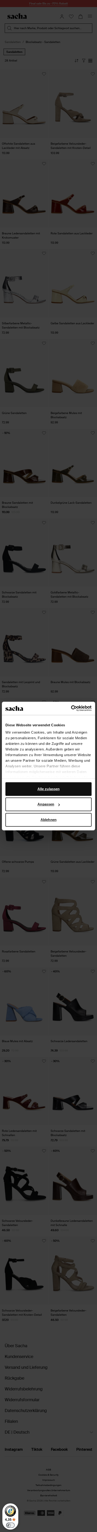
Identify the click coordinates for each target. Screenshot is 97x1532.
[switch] (10, 1525)
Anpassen (45, 804)
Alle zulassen (48, 789)
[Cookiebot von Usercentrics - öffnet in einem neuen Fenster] (71, 708)
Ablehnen (48, 820)
